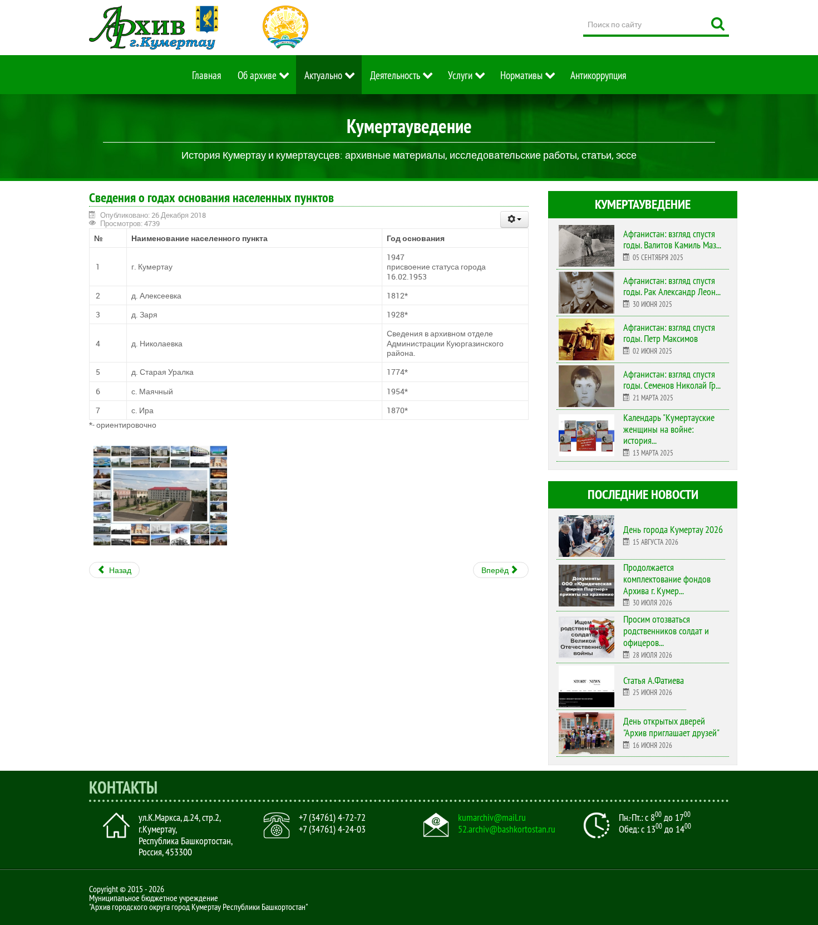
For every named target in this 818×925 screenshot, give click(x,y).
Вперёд (495, 570)
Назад (119, 570)
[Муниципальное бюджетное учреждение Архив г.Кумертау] (153, 28)
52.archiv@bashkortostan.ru (506, 829)
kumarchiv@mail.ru (492, 817)
